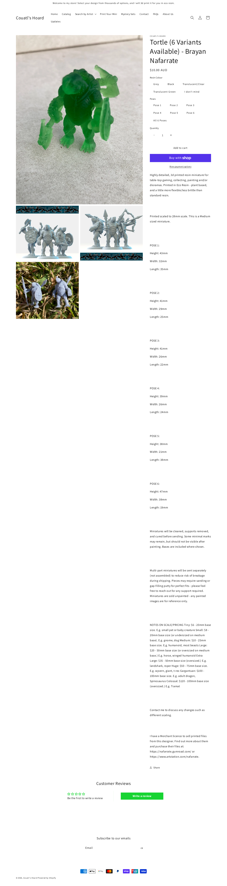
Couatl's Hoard (30, 878)
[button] (85, 14)
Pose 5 (174, 112)
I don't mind (192, 91)
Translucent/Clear (193, 84)
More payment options (180, 166)
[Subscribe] (141, 848)
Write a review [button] (142, 796)
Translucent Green (164, 91)
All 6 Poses (160, 120)
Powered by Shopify (47, 878)
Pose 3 (190, 105)
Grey (156, 84)
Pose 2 (174, 105)
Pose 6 (191, 112)
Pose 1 (157, 105)
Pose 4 (157, 112)
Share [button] (156, 767)
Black (171, 84)
